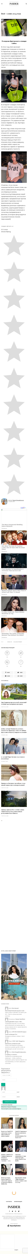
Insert (16, 1250)
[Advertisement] (14, 885)
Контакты (9, 1201)
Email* (18, 1096)
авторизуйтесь (6, 1070)
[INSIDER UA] (14, 4)
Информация (18, 1201)
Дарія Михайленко (18, 500)
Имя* (18, 1092)
